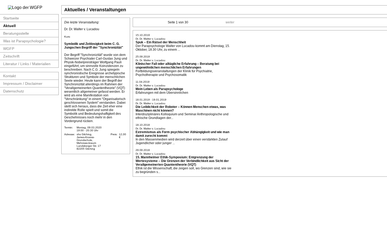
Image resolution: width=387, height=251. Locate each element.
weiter (230, 22)
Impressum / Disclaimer (22, 83)
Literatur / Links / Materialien (27, 64)
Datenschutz (13, 91)
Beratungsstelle (16, 33)
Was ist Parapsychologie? (24, 41)
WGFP (8, 48)
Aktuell (9, 26)
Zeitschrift (11, 56)
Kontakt (9, 76)
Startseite (11, 18)
